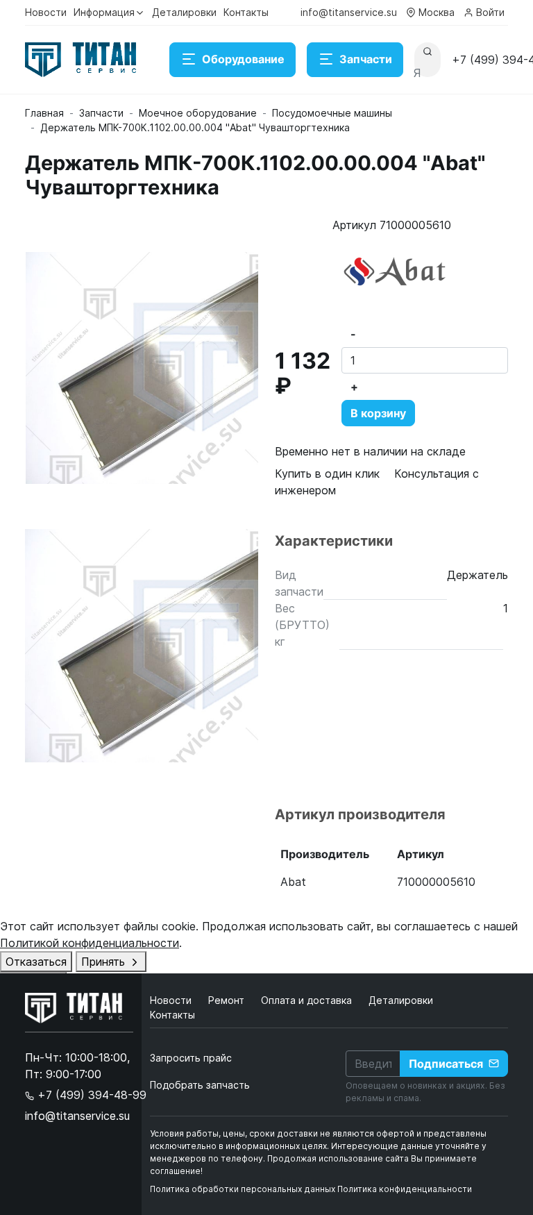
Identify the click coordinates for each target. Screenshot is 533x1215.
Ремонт (227, 1000)
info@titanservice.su (349, 12)
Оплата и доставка (308, 1000)
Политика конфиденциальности (404, 1189)
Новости (46, 12)
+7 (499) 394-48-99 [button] (90, 1095)
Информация (104, 12)
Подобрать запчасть (200, 1085)
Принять (104, 962)
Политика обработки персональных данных (242, 1189)
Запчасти (365, 59)
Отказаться (36, 962)
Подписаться (446, 1064)
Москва (436, 12)
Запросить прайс (191, 1058)
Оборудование (243, 59)
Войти (490, 12)
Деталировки (184, 12)
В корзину (378, 413)
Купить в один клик (327, 473)
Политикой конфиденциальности (89, 943)
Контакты (246, 12)
